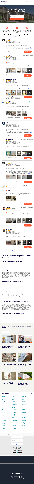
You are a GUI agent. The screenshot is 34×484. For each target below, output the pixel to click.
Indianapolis (4, 430)
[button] (8, 70)
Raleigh (13, 422)
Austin (23, 407)
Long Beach (4, 402)
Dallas (23, 409)
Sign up (17, 444)
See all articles (6, 332)
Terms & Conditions (22, 478)
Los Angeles (4, 404)
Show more (30, 48)
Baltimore (14, 399)
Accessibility (21, 477)
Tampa (3, 425)
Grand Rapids (14, 404)
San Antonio (24, 415)
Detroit (13, 402)
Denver (3, 414)
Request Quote (27, 51)
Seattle (23, 423)
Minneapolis (14, 406)
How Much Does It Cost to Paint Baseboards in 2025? (24, 365)
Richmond (24, 420)
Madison (23, 425)
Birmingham (4, 396)
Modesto (3, 406)
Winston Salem (15, 423)
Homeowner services (5, 459)
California (14, 477)
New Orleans (14, 398)
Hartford (3, 415)
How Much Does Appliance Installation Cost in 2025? (7, 347)
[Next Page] (23, 250)
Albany (13, 414)
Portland (24, 396)
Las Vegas (14, 412)
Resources (3, 464)
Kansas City (14, 409)
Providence (24, 402)
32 (21, 250)
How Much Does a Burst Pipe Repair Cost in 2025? (24, 347)
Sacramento (4, 407)
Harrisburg (24, 398)
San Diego (4, 409)
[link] (17, 41)
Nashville (24, 406)
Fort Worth (24, 412)
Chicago (3, 428)
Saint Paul (14, 407)
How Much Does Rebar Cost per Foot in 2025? (9, 365)
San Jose (3, 412)
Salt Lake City (24, 417)
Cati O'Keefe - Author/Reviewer (23, 381)
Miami (3, 422)
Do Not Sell (17, 477)
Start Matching (17, 19)
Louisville (14, 396)
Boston (13, 401)
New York (14, 415)
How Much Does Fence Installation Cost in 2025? (23, 384)
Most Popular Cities (4, 434)
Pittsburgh (24, 401)
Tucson (3, 399)
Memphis (24, 404)
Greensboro (14, 420)
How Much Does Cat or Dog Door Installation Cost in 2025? (9, 383)
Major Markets (5, 393)
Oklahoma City (15, 430)
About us (2, 467)
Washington (4, 417)
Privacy (12, 477)
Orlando (3, 423)
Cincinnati (14, 425)
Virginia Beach (25, 422)
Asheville (13, 417)
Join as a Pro (28, 1)
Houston (24, 414)
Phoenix (3, 398)
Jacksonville (4, 420)
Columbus (14, 428)
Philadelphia (24, 399)
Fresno (3, 401)
